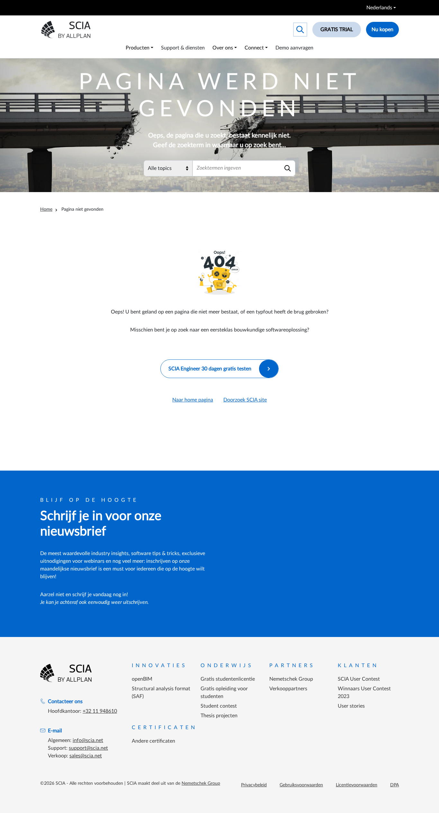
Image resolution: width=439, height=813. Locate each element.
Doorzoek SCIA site (245, 399)
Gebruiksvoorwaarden (301, 785)
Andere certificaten (153, 741)
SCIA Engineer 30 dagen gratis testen (209, 368)
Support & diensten (183, 47)
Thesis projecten (219, 715)
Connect (254, 47)
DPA (394, 785)
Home (46, 209)
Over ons (222, 47)
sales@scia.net (85, 755)
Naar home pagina (192, 399)
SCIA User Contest (359, 679)
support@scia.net (88, 748)
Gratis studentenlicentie (228, 679)
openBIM (142, 679)
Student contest (219, 706)
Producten (137, 47)
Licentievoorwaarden (356, 785)
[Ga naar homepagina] (66, 673)
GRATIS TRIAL (336, 29)
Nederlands (379, 7)
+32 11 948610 (100, 711)
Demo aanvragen (294, 47)
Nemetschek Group (291, 679)
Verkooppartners (288, 688)
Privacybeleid (254, 785)
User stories (351, 706)
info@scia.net (88, 740)
